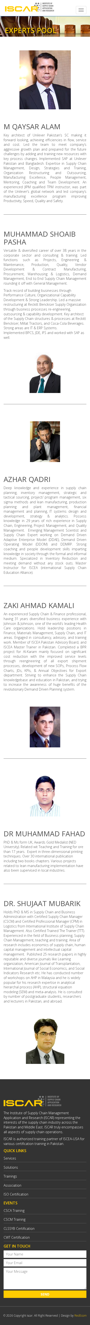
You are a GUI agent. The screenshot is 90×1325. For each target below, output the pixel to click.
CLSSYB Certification (19, 1228)
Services (10, 1158)
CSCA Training (14, 1210)
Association (12, 1185)
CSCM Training (14, 1219)
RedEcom (80, 1315)
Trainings (10, 1176)
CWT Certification (17, 1237)
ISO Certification (16, 1194)
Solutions (11, 1167)
